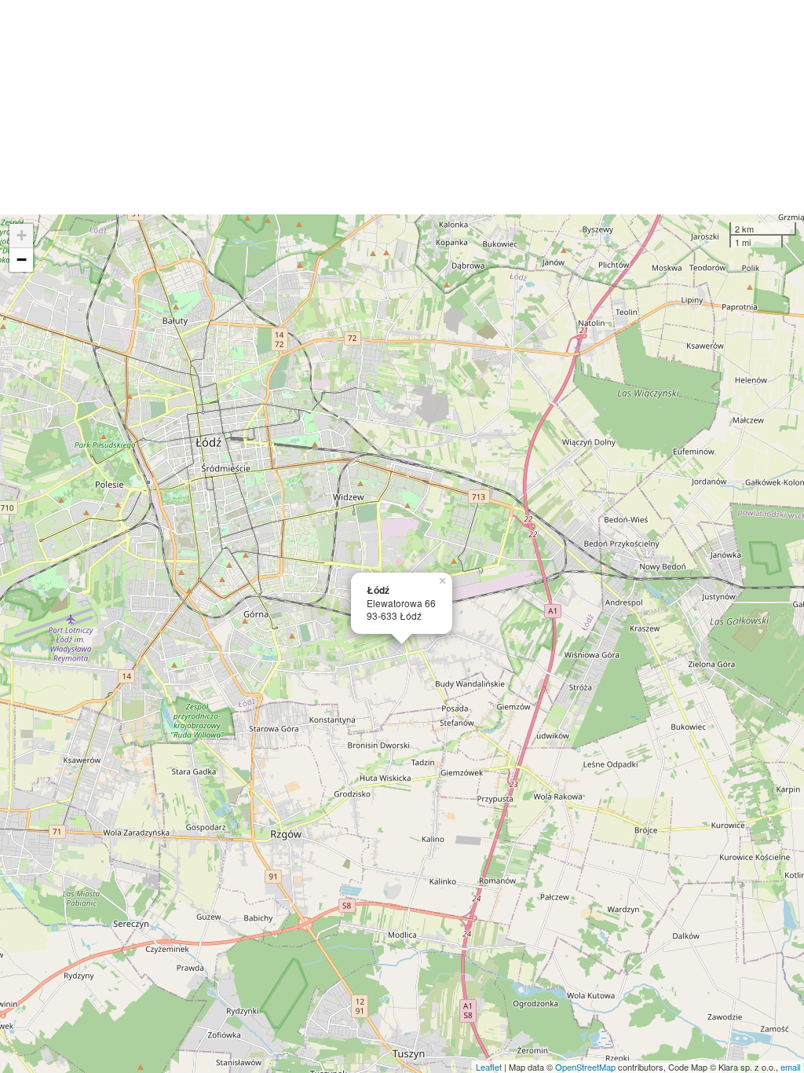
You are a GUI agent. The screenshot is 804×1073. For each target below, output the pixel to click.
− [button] (21, 259)
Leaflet (489, 1066)
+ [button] (21, 235)
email (790, 1066)
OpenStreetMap (585, 1066)
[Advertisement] (402, 107)
